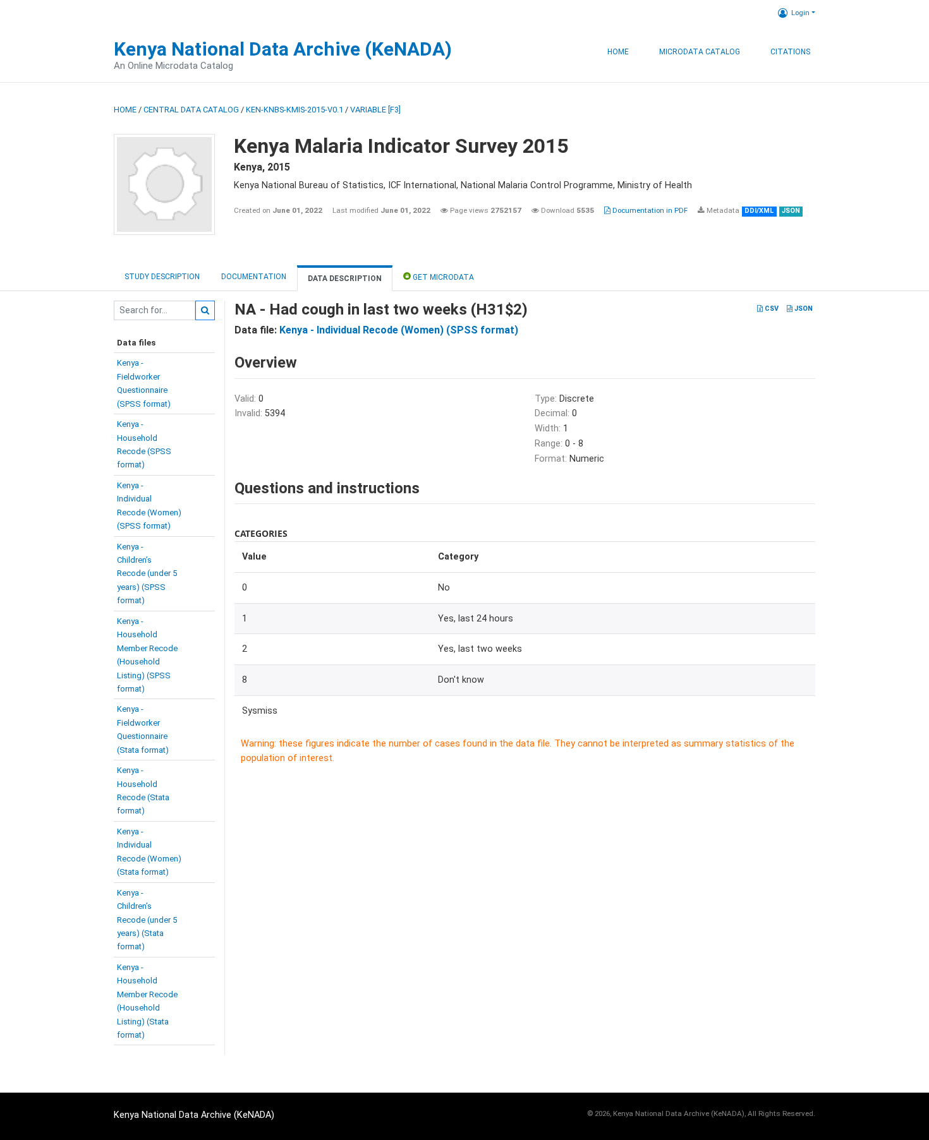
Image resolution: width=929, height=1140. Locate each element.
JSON (802, 308)
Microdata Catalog (699, 51)
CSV (771, 308)
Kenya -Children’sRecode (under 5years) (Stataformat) (147, 920)
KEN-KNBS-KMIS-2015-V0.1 (294, 109)
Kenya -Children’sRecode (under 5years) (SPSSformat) (147, 574)
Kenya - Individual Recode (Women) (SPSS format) (398, 330)
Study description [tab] (162, 276)
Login (800, 12)
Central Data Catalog (191, 109)
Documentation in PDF (649, 210)
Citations (790, 51)
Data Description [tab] (345, 278)
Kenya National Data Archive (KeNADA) (283, 49)
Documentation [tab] (253, 276)
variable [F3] (375, 109)
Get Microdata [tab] (442, 277)
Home (618, 51)
